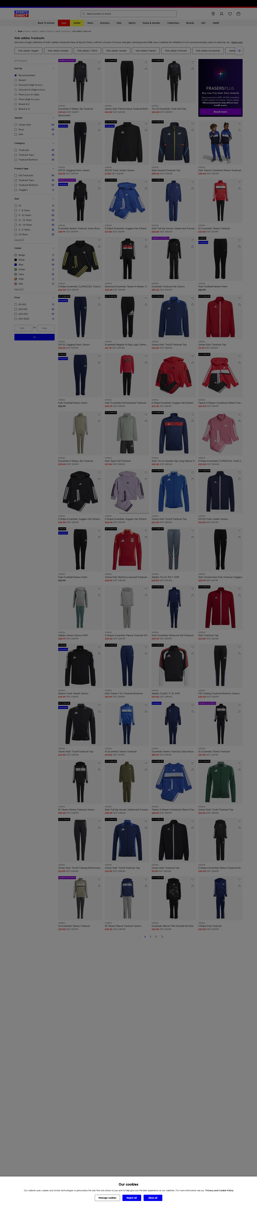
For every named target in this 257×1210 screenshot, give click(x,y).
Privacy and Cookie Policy (219, 1190)
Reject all (132, 1197)
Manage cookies (107, 1197)
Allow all (152, 1197)
